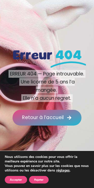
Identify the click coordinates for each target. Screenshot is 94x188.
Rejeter (39, 180)
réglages (63, 170)
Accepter (16, 180)
